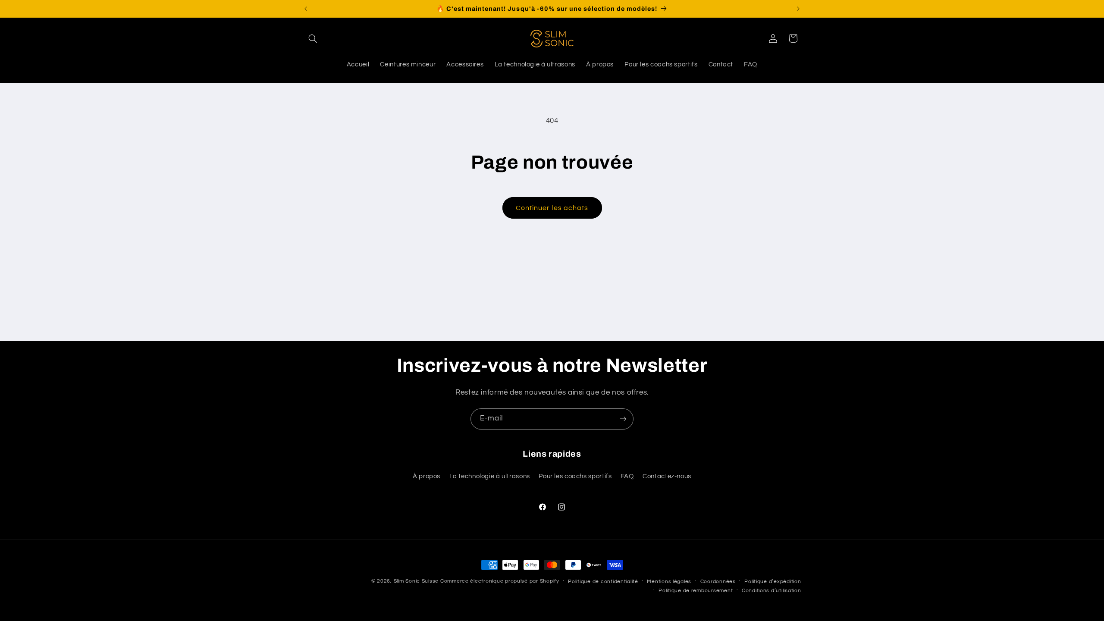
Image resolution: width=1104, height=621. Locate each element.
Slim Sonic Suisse (416, 581)
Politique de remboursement (696, 590)
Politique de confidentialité (603, 581)
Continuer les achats (552, 207)
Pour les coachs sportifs (575, 476)
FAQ (627, 476)
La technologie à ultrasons (489, 476)
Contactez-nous (667, 476)
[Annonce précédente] (305, 8)
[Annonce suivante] (798, 8)
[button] (313, 38)
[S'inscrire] (623, 419)
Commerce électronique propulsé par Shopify (499, 581)
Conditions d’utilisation (771, 590)
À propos (426, 476)
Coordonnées (718, 581)
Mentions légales (669, 581)
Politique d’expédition (772, 581)
